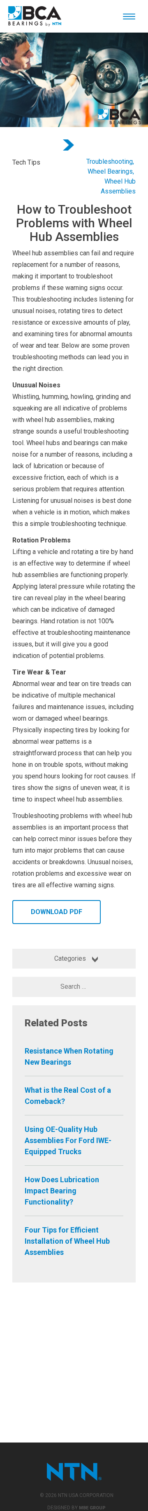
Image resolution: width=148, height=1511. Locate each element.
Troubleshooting (109, 161)
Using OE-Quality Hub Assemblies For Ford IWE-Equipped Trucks (68, 1140)
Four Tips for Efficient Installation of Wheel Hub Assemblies (67, 1241)
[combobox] (74, 959)
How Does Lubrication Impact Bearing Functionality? (62, 1190)
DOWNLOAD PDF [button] (56, 912)
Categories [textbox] (70, 958)
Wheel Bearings (110, 171)
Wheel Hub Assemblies (118, 186)
